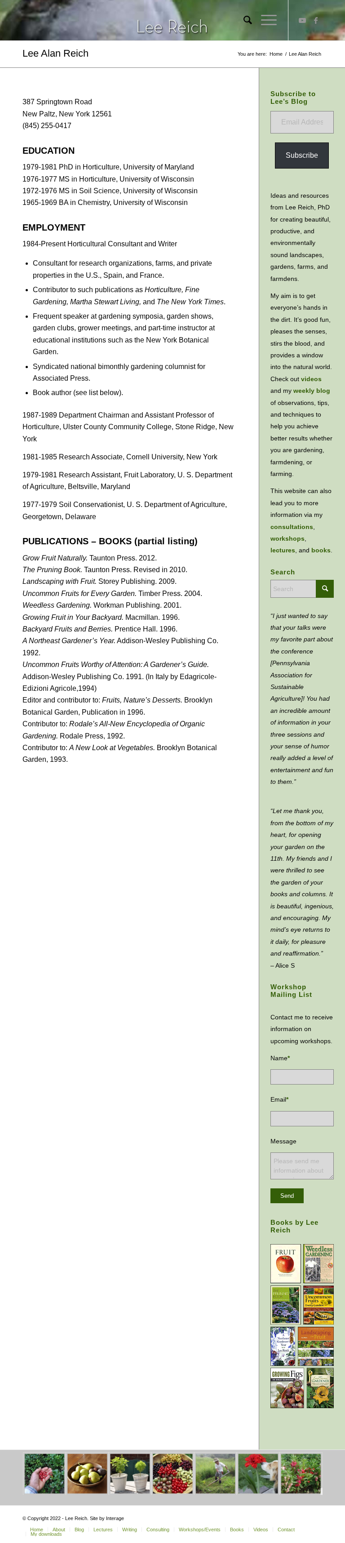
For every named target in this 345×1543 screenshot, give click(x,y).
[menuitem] (243, 20)
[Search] (243, 20)
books (321, 550)
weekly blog (311, 390)
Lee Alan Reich (55, 53)
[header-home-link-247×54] (172, 20)
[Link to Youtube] (302, 20)
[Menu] (264, 20)
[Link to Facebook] (316, 20)
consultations (291, 526)
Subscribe (302, 155)
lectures (282, 550)
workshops (287, 538)
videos (311, 378)
